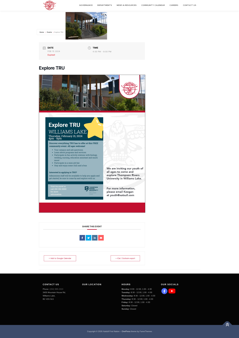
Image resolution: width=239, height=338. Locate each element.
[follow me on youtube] (171, 291)
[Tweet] (88, 238)
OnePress (126, 331)
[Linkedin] (95, 238)
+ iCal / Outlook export (125, 258)
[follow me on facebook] (164, 291)
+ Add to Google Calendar (60, 258)
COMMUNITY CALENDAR (153, 5)
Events (49, 32)
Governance (86, 5)
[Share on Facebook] (82, 238)
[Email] (101, 238)
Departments (104, 5)
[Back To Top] (227, 325)
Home (42, 32)
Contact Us (189, 5)
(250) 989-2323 (56, 289)
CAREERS (174, 5)
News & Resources (127, 5)
